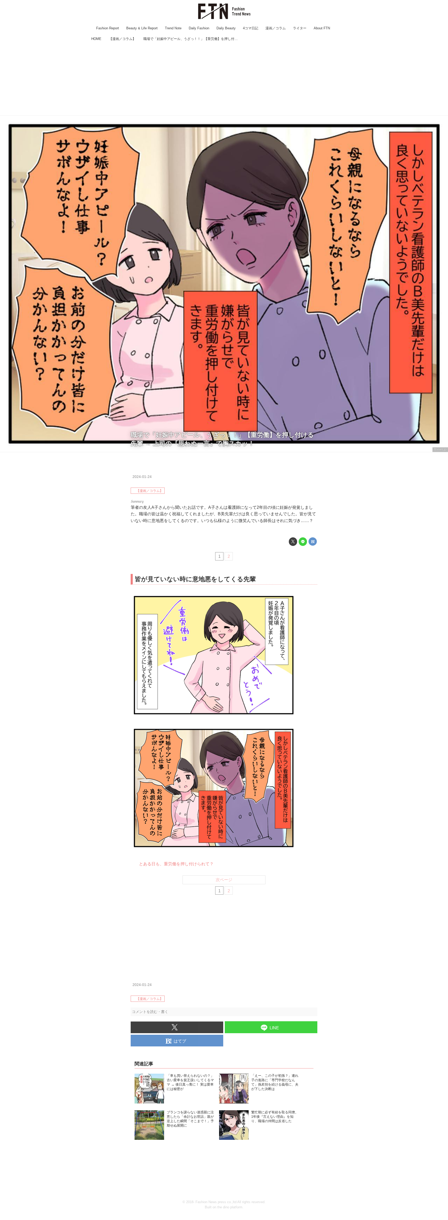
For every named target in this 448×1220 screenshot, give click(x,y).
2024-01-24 (142, 477)
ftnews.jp (440, 449)
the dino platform (229, 1207)
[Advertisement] (224, 79)
